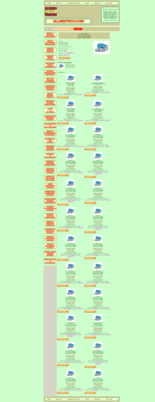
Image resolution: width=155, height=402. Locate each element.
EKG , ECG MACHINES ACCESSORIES (50, 80)
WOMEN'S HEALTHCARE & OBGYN (50, 246)
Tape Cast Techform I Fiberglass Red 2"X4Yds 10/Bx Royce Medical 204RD (98, 245)
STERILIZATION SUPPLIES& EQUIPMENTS (50, 200)
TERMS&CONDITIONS (73, 3)
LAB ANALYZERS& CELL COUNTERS (50, 125)
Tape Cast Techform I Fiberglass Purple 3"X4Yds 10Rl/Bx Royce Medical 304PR (70, 245)
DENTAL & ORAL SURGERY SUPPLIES (50, 253)
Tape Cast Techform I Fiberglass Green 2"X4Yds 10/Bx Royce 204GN (70, 136)
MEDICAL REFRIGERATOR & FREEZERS (50, 133)
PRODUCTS (97, 3)
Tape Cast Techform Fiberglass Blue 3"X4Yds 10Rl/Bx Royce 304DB (70, 110)
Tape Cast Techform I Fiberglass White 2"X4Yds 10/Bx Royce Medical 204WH (98, 272)
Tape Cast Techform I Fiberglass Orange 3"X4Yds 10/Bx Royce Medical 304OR (70, 189)
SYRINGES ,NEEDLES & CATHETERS (50, 223)
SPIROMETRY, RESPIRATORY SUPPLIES (50, 193)
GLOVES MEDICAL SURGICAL (50, 95)
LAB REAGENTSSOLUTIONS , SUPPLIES (50, 118)
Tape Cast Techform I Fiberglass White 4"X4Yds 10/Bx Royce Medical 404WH (98, 379)
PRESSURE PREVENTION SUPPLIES (50, 170)
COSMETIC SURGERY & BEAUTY (50, 50)
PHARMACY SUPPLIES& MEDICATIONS (50, 163)
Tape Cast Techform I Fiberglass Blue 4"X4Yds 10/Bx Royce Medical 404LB (98, 298)
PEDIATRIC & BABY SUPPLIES (50, 155)
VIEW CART (109, 3)
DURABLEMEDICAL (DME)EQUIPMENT (50, 72)
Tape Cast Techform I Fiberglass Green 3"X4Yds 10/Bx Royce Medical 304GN (98, 136)
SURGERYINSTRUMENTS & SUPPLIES (50, 208)
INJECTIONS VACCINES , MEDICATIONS (50, 102)
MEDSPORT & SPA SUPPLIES (50, 140)
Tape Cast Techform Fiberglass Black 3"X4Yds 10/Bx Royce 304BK (70, 84)
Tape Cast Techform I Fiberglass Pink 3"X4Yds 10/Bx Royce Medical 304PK (98, 189)
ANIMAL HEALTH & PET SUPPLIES (50, 261)
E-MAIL (87, 3)
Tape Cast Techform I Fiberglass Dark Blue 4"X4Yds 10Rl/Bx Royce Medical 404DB (70, 324)
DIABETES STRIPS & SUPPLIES (50, 57)
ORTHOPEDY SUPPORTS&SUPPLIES (50, 148)
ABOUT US (59, 3)
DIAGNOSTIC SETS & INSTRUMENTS (50, 65)
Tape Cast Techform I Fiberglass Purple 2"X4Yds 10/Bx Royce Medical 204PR (98, 217)
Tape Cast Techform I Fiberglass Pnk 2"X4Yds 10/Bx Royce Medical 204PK (70, 217)
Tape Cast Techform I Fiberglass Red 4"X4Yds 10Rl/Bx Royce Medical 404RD (70, 379)
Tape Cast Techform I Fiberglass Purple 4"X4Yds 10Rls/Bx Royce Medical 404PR (98, 352)
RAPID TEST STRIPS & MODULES (50, 185)
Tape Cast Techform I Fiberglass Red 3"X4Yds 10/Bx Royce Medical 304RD (70, 272)
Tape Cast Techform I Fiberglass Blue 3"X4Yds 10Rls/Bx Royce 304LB (98, 110)
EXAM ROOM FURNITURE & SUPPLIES (50, 87)
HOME (49, 3)
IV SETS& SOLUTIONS (50, 110)
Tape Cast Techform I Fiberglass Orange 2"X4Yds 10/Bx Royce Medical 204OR (98, 162)
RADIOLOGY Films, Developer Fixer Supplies (50, 178)
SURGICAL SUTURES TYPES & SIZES (50, 215)
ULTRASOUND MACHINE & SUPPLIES (50, 231)
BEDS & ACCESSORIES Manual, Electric (50, 42)
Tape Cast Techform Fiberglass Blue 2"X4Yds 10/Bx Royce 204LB (98, 83)
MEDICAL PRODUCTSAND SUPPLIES (50, 35)
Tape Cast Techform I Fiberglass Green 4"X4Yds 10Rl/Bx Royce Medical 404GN (98, 324)
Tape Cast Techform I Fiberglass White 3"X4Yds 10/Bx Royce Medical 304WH (70, 298)
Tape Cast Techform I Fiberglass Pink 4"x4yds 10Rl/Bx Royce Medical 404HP (70, 162)
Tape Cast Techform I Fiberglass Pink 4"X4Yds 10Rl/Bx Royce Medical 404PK (70, 352)
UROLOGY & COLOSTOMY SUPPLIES (50, 238)
